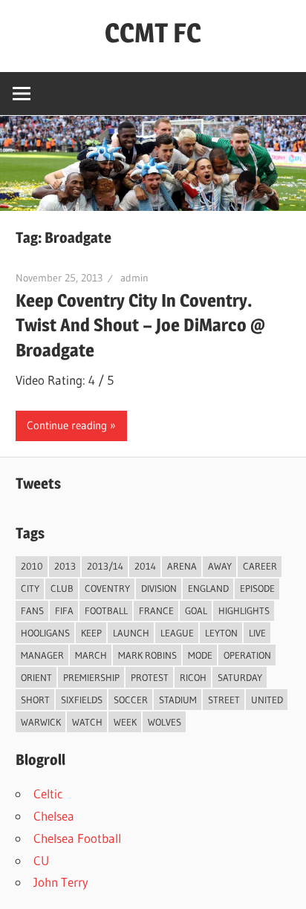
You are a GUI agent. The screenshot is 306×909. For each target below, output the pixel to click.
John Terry (60, 882)
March (91, 655)
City (30, 588)
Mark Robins (147, 655)
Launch (131, 633)
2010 (32, 566)
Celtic (47, 793)
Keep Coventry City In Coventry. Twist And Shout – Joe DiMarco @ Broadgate (140, 326)
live (257, 633)
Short (35, 700)
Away (220, 566)
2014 (145, 566)
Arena (182, 566)
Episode (257, 588)
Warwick (41, 722)
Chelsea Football (77, 838)
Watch (87, 722)
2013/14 (105, 566)
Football (106, 610)
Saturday (240, 677)
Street (224, 700)
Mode (200, 655)
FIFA (64, 610)
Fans (32, 610)
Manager (42, 655)
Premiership (91, 677)
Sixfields (81, 700)
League (177, 633)
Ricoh (193, 677)
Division (159, 588)
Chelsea (53, 816)
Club (62, 588)
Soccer (131, 700)
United (267, 700)
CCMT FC (153, 32)
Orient (36, 677)
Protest (150, 677)
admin (134, 277)
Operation (247, 655)
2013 (65, 566)
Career (260, 566)
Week (125, 722)
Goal (196, 610)
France (156, 610)
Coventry (107, 588)
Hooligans (45, 633)
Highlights (244, 610)
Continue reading (67, 425)
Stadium (178, 700)
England (208, 588)
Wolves (164, 722)
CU (41, 860)
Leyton (221, 633)
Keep (91, 633)
